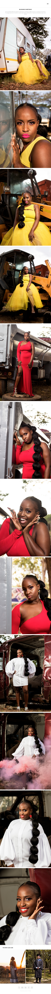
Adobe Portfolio (28, 990)
